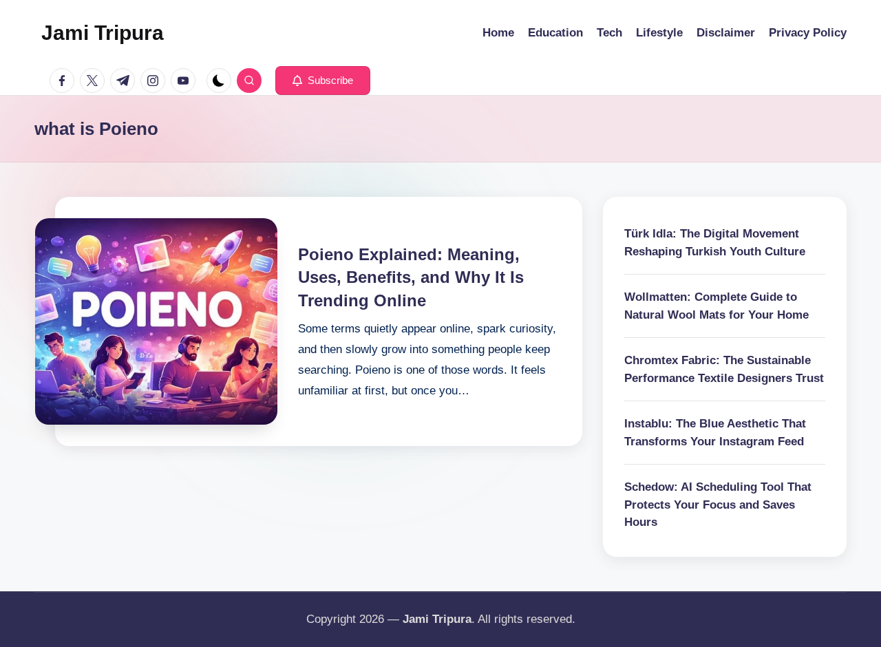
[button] (322, 80)
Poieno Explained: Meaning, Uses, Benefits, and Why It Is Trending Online (411, 277)
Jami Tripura (102, 32)
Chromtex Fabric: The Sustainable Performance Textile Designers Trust (724, 369)
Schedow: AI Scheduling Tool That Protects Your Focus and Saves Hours (717, 504)
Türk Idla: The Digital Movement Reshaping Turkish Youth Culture (714, 242)
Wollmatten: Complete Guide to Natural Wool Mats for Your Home (716, 305)
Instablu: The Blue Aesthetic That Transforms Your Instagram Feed (715, 432)
